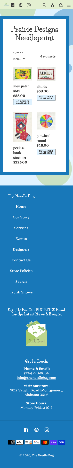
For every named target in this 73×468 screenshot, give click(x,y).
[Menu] (69, 4)
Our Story (21, 217)
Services (21, 227)
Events (21, 238)
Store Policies (21, 270)
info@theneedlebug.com (36, 377)
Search (21, 281)
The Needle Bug (43, 455)
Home (21, 206)
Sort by (18, 52)
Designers (21, 249)
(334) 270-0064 (36, 373)
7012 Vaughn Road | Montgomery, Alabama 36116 (36, 392)
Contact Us (21, 259)
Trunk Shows (21, 292)
